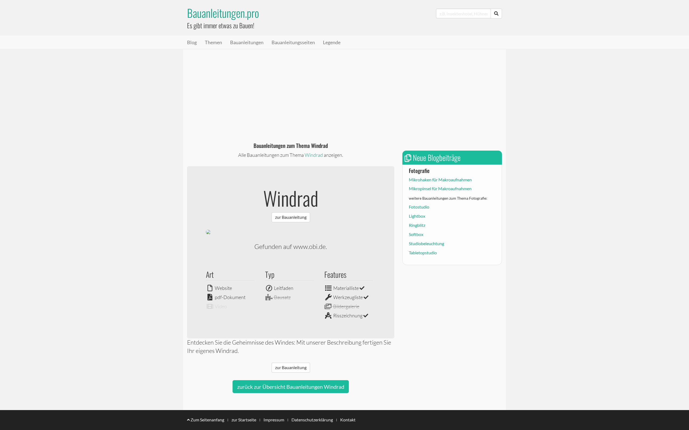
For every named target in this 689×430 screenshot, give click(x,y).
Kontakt (348, 419)
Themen (213, 42)
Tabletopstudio (423, 252)
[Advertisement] (344, 89)
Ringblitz (417, 225)
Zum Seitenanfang (207, 419)
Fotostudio (419, 206)
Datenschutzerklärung (312, 419)
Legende (331, 42)
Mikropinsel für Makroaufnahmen (440, 188)
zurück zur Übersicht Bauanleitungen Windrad (290, 386)
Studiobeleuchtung (426, 243)
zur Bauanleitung (291, 217)
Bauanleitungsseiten (293, 42)
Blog (192, 42)
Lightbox (417, 216)
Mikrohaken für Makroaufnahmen (440, 179)
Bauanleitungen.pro (223, 13)
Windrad (314, 155)
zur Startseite (243, 419)
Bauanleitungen (246, 42)
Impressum (273, 419)
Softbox (416, 234)
